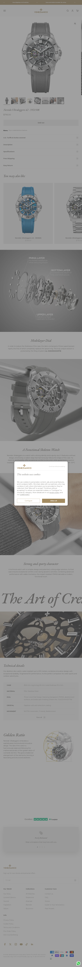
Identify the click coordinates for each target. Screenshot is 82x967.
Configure (28, 501)
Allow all (53, 501)
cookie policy (24, 495)
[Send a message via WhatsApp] (78, 963)
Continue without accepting (57, 466)
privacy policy (54, 492)
